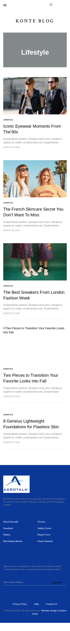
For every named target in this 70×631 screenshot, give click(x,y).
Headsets (8, 528)
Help (36, 604)
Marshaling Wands (12, 541)
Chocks (41, 521)
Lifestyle (8, 120)
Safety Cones (44, 528)
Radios (6, 534)
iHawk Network (45, 541)
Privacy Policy (20, 604)
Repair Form (43, 534)
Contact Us (51, 604)
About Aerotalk (10, 521)
